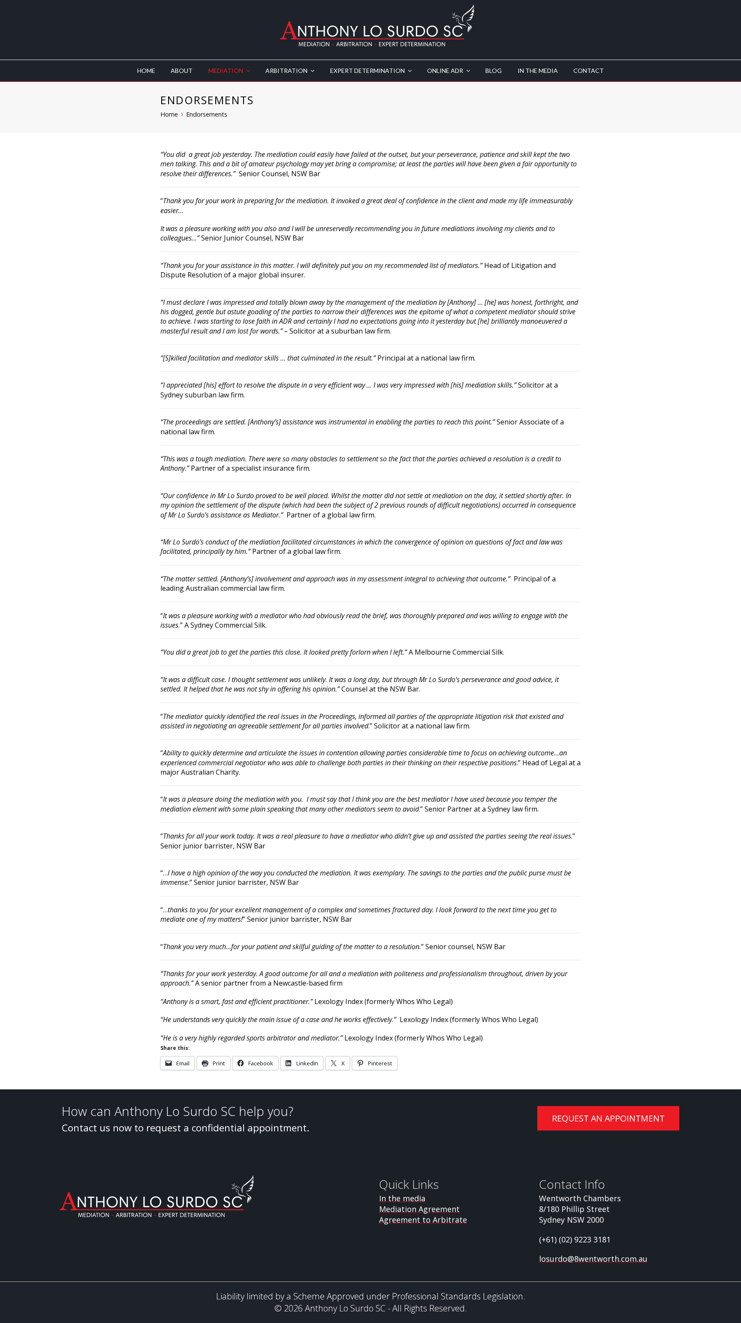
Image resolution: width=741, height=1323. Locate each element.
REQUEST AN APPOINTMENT (608, 1118)
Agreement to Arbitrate (423, 1220)
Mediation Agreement (419, 1209)
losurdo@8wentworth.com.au (593, 1259)
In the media (402, 1198)
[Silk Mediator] (377, 25)
